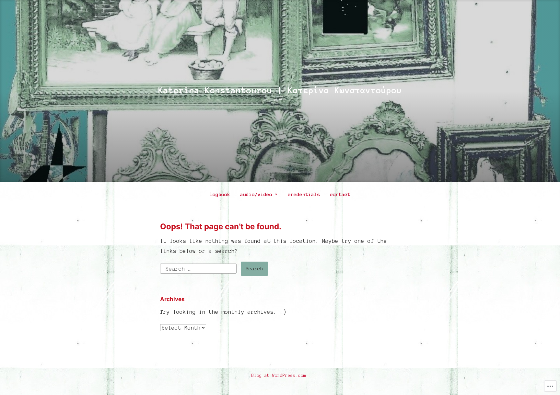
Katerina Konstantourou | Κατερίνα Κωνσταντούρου (280, 90)
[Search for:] (200, 268)
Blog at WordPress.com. (280, 375)
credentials (304, 194)
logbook (220, 194)
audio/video (256, 194)
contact (340, 194)
